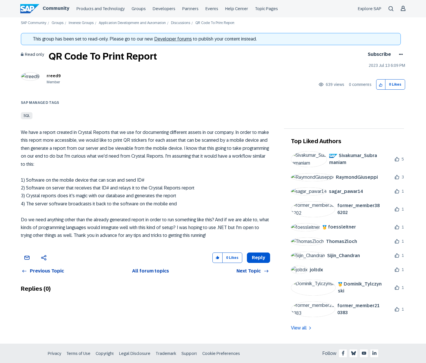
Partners (190, 8)
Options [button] (400, 54)
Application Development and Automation (132, 23)
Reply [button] (258, 257)
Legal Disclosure (134, 353)
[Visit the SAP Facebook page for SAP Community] (343, 353)
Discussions (180, 23)
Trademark (166, 353)
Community (56, 8)
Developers (164, 8)
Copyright (105, 353)
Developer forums (173, 38)
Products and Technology (101, 8)
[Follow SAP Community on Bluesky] (353, 353)
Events (211, 8)
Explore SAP (369, 8)
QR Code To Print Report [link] (214, 23)
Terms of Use (78, 353)
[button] (380, 85)
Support (189, 353)
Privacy (54, 353)
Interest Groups (81, 23)
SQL (26, 116)
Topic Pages (266, 8)
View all (299, 327)
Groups (139, 8)
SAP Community (33, 23)
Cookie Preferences (221, 353)
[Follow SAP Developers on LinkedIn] (374, 353)
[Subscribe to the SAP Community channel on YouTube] (364, 353)
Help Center (236, 8)
